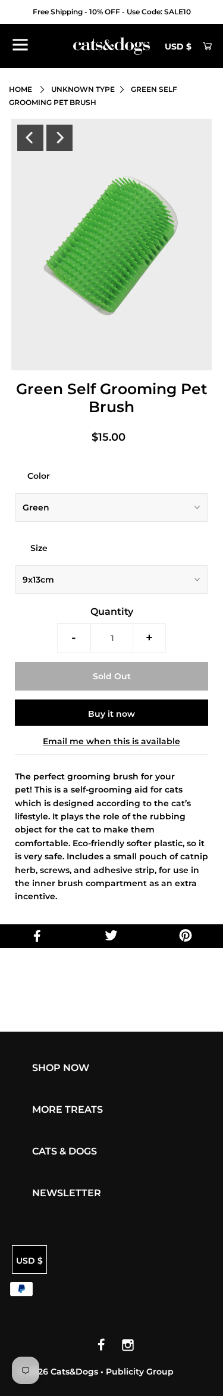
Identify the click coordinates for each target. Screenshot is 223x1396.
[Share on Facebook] (37, 936)
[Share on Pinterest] (186, 936)
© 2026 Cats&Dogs (59, 1371)
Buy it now (111, 713)
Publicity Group (140, 1371)
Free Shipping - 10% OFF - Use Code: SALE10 (112, 11)
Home (20, 89)
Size (39, 548)
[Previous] (30, 138)
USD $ (178, 46)
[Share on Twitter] (111, 936)
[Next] (59, 138)
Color (38, 476)
